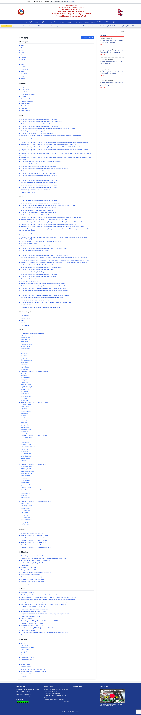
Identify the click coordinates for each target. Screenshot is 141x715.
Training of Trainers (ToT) (28, 592)
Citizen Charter (25, 89)
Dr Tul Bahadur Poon (26, 453)
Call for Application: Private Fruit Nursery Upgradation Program (38, 212)
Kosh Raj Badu (24, 512)
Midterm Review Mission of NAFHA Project (33, 606)
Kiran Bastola (24, 420)
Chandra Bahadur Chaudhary (28, 446)
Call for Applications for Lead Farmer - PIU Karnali (35, 250)
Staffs (36, 22)
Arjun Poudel (24, 448)
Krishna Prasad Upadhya (27, 344)
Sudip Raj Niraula (25, 482)
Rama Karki (23, 381)
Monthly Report (24, 651)
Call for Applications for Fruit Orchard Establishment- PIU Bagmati (39, 187)
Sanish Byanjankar (25, 367)
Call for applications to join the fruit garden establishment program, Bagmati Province (45, 286)
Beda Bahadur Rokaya (26, 505)
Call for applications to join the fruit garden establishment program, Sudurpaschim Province (46, 293)
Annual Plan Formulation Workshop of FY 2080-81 (35, 611)
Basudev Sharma (25, 442)
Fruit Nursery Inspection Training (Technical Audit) (35, 609)
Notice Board (43, 22)
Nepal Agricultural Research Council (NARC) (55, 699)
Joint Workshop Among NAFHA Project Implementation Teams (38, 628)
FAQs (22, 64)
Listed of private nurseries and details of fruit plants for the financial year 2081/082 (44, 253)
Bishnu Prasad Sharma (26, 406)
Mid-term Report (25, 649)
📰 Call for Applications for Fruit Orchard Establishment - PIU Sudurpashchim (22, 26)
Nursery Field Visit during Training (30, 616)
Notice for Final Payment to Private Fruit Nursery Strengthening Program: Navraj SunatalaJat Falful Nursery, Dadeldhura (54, 142)
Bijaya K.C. (23, 460)
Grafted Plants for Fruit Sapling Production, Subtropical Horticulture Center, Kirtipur (44, 632)
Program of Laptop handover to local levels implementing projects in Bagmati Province (45, 614)
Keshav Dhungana (25, 480)
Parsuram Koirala (25, 478)
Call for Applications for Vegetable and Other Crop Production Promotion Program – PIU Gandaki (48, 128)
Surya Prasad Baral (25, 337)
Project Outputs (25, 108)
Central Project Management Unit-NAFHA (32, 333)
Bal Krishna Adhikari (26, 404)
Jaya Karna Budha (25, 458)
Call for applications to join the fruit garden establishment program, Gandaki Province (45, 295)
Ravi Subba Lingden (26, 487)
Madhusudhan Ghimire (26, 350)
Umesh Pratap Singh (26, 456)
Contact (80, 22)
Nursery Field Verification (28, 630)
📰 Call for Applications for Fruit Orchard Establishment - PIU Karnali (111, 41)
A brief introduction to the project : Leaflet (33, 579)
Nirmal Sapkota (24, 422)
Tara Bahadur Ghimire (26, 473)
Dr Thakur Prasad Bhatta (27, 357)
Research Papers (25, 664)
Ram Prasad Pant (25, 507)
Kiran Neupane (24, 449)
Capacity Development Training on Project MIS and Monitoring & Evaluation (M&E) (44, 602)
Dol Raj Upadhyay (25, 366)
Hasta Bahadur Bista (26, 468)
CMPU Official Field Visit (27, 618)
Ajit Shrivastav (24, 358)
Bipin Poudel (24, 355)
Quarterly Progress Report (27, 647)
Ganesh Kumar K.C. (25, 346)
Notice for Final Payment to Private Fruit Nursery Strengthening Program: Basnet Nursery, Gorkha (48, 144)
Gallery (69, 22)
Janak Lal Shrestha (25, 497)
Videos (23, 59)
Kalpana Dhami (24, 382)
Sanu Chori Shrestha (26, 499)
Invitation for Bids (26, 305)
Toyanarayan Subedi (26, 411)
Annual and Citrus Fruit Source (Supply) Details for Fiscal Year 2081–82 (40, 307)
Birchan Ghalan (24, 369)
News (75, 22)
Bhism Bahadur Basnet (26, 386)
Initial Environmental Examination (30, 574)
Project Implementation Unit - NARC (31, 490)
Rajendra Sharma (25, 418)
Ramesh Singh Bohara (26, 519)
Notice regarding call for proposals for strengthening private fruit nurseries (42, 297)
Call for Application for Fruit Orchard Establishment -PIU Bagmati (39, 173)
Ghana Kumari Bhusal (26, 360)
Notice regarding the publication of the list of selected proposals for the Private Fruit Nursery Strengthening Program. (54, 262)
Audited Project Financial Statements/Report (33, 671)
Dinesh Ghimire (25, 393)
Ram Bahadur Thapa (26, 444)
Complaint (92, 22)
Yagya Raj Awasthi (25, 508)
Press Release (25, 325)
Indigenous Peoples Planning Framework (32, 581)
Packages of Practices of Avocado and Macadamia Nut (36, 572)
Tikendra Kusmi (25, 503)
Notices (23, 78)
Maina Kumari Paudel (26, 388)
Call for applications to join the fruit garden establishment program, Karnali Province (44, 290)
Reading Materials (26, 674)
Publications (24, 69)
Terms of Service (25, 110)
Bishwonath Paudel (25, 410)
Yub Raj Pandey (24, 417)
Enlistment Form (106, 22)
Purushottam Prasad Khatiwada (28, 343)
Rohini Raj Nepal (25, 455)
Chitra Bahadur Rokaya (26, 437)
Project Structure (26, 106)
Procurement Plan (26, 565)
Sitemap (23, 67)
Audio (22, 76)
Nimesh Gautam (25, 427)
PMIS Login (114, 22)
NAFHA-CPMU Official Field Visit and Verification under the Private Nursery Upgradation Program (48, 599)
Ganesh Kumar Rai (25, 477)
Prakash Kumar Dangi (26, 466)
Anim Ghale (24, 398)
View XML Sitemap (88, 37)
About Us (30, 22)
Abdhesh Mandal (25, 524)
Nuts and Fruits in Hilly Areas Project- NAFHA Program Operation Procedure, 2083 (43, 558)
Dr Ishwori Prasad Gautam (27, 471)
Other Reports (24, 652)
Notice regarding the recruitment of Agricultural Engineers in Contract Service (43, 283)
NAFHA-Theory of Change (28, 94)
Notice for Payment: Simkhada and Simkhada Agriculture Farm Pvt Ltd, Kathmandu (44, 219)
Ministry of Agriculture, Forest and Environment (56, 689)
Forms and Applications (27, 657)
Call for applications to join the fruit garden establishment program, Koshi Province (44, 288)
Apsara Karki (24, 395)
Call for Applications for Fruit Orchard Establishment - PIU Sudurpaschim (41, 178)
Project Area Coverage (27, 101)
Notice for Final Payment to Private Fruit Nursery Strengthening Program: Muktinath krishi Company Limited (51, 135)
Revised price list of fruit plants (29, 281)
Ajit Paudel (23, 415)
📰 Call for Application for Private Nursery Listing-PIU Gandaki (67, 26)
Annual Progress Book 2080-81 (29, 567)
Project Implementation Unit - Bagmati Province (34, 371)
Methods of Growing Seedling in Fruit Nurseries (34, 563)
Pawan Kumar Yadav (26, 429)
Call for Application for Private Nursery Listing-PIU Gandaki (37, 124)
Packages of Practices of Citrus (29, 570)
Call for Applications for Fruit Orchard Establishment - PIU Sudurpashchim (41, 121)
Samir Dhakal (24, 364)
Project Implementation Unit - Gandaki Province (34, 402)
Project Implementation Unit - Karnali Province (34, 435)
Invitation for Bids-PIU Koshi (29, 164)
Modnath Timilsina (25, 389)
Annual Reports (24, 645)
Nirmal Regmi (24, 341)
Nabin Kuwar (24, 375)
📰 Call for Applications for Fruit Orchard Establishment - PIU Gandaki (109, 26)
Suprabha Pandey (25, 493)
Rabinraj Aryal (24, 433)
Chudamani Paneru (25, 510)
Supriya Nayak (24, 391)
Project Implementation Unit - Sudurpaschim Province (36, 501)
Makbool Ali (24, 408)
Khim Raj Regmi (25, 351)
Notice (23, 323)
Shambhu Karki (24, 379)
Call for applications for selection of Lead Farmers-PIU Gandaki (38, 166)
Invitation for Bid (25, 318)
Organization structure (27, 99)
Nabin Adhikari (24, 470)
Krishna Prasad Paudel (26, 439)
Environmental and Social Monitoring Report (33, 669)
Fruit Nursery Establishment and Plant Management (35, 560)
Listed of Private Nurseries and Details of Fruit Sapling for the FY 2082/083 (41, 161)
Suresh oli (23, 440)
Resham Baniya (24, 424)
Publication (24, 676)
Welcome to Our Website (28, 192)
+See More (102, 44)
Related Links (99, 22)
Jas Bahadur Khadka (26, 396)
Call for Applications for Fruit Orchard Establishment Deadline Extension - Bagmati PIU (45, 168)
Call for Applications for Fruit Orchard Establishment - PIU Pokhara (39, 180)
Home (26, 22)
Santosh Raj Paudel (25, 339)
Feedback (86, 22)
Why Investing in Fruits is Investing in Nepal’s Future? (35, 190)
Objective (23, 96)
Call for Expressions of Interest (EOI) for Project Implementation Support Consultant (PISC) (46, 302)
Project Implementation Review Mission (32, 623)
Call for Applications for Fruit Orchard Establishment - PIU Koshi (39, 175)
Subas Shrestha (25, 515)
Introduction (24, 92)
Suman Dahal (24, 495)
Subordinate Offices (52, 22)
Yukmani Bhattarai (25, 475)
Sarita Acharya (24, 400)
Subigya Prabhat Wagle (26, 523)
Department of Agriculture (50, 691)
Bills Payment (24, 315)
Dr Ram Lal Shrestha (26, 384)
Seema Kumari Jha (25, 348)
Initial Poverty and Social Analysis (30, 584)
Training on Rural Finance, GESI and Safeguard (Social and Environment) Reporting (44, 604)
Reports (23, 643)
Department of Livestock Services (52, 693)
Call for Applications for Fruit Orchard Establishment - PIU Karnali (39, 119)
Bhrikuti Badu (24, 451)
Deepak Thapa (24, 362)
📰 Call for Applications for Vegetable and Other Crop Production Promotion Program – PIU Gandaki (111, 84)
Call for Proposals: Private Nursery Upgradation (34, 131)
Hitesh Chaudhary (25, 484)
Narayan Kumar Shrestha (27, 373)
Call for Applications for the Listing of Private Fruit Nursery (37, 133)
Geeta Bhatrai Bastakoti (26, 426)
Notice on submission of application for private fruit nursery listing (39, 182)
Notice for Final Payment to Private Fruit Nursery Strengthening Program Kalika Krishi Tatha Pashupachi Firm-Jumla (53, 147)
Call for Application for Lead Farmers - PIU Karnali (35, 171)
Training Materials (26, 667)
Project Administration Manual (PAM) (31, 577)
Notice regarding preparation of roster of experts (35, 300)
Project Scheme (25, 103)
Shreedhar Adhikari (25, 377)
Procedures (24, 655)
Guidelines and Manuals (27, 659)
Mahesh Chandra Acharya (27, 336)
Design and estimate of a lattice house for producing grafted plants (40, 279)
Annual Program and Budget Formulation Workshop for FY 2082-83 (39, 621)
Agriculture (24, 635)
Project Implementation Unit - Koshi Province (33, 464)
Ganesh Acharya (25, 485)
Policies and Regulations (28, 662)
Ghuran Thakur (24, 353)
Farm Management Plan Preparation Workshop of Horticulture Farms (40, 595)
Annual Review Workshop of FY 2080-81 (32, 625)
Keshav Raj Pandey (25, 514)
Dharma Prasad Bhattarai (27, 521)
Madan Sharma (24, 462)
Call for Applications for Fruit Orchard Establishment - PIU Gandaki (39, 126)
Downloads (61, 22)
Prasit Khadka (24, 431)
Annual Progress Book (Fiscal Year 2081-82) (33, 556)
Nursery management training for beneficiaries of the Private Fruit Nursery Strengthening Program (49, 597)
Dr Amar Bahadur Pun (26, 492)
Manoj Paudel (24, 413)
